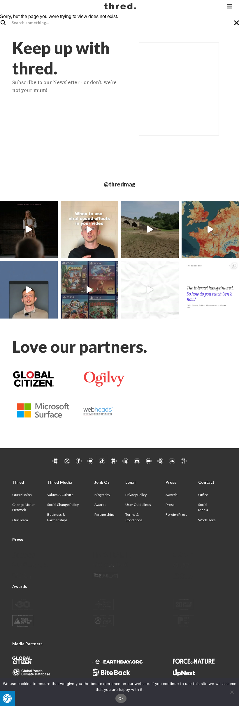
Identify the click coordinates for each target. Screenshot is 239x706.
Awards (100, 504)
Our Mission (22, 494)
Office (203, 494)
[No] (232, 692)
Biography (102, 494)
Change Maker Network (23, 507)
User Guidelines (138, 504)
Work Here (207, 520)
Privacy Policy (136, 494)
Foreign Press (176, 514)
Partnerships (104, 514)
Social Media (203, 507)
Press (170, 504)
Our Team (20, 520)
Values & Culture (60, 494)
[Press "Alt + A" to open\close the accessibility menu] (7, 698)
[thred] (121, 7)
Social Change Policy (63, 504)
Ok (121, 698)
